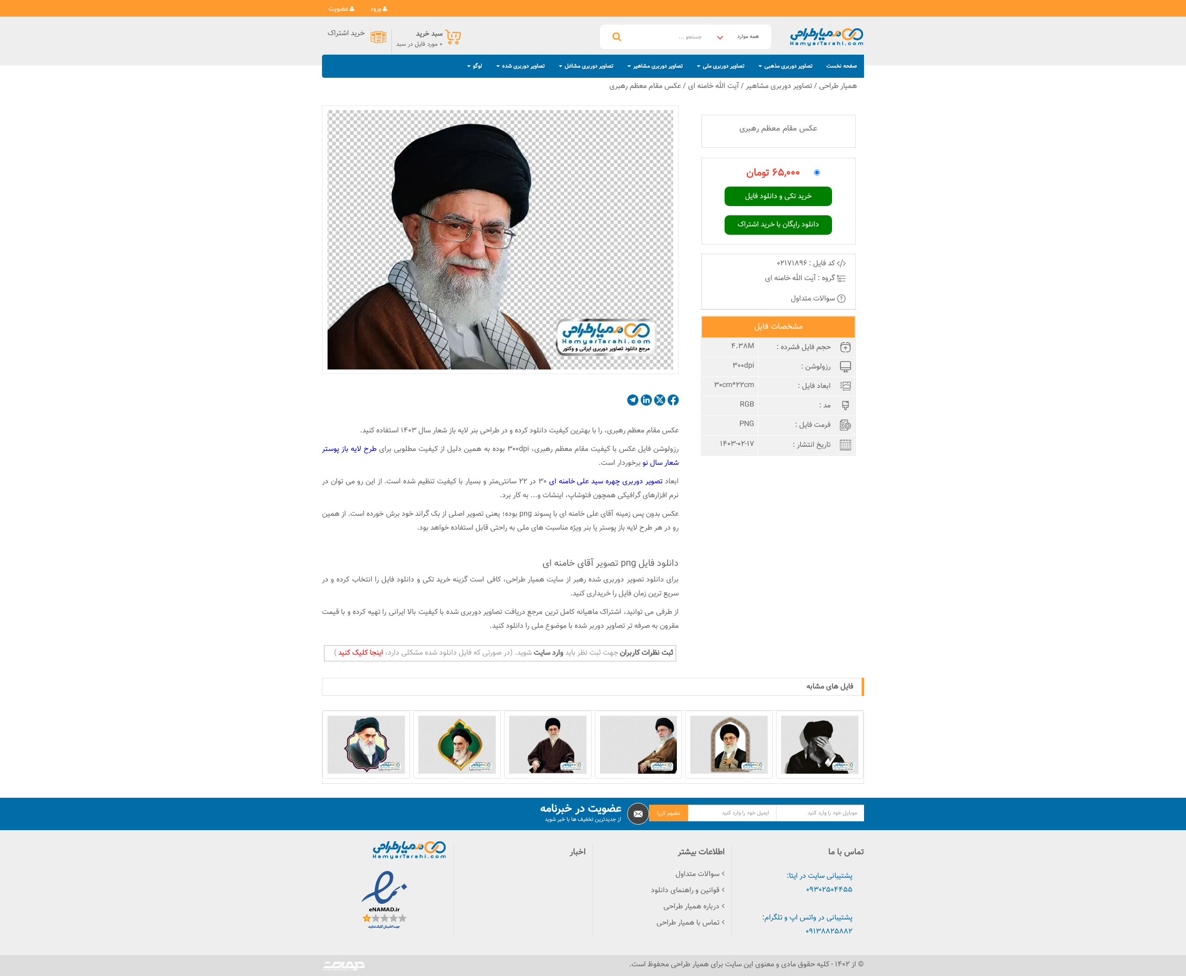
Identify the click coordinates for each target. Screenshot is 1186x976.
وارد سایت (547, 653)
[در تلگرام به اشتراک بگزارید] (632, 400)
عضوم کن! (668, 813)
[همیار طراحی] (826, 37)
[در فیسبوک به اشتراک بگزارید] (673, 400)
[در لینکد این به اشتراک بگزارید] (646, 400)
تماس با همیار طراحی (687, 923)
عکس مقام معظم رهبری (645, 86)
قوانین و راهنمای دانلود (685, 890)
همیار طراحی (838, 86)
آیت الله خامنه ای (713, 86)
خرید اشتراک (346, 34)
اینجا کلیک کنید (359, 653)
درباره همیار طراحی (691, 907)
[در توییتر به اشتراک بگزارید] (659, 400)
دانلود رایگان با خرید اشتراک (778, 225)
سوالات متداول (814, 299)
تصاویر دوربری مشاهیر (779, 86)
